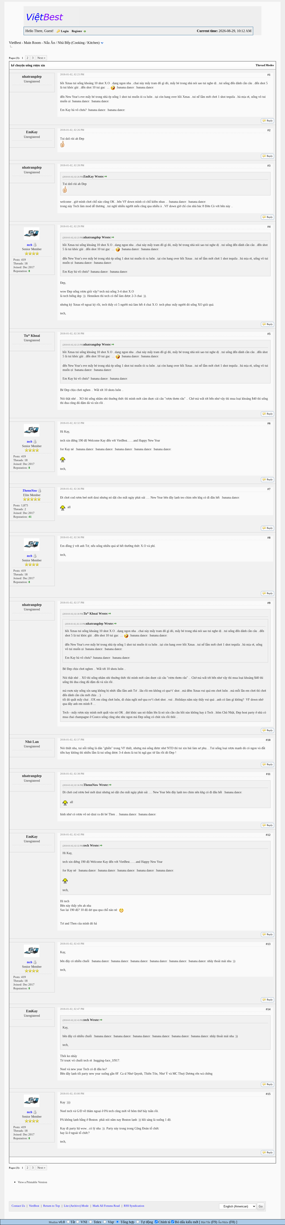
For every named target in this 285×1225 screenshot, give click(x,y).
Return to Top (51, 1205)
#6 (269, 423)
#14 (268, 1009)
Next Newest (37, 1160)
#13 (268, 944)
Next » (41, 57)
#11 (268, 774)
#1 (269, 74)
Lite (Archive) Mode (76, 1205)
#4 (269, 226)
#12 (268, 834)
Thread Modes (265, 65)
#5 (269, 333)
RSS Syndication (134, 1205)
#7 (269, 489)
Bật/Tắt (205, 1222)
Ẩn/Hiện (223, 1222)
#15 (268, 1094)
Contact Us (18, 1205)
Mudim (53, 1222)
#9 (269, 603)
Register (77, 31)
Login (65, 31)
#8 (269, 537)
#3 (269, 165)
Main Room (32, 43)
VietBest (15, 43)
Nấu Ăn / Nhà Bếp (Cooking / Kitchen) (72, 43)
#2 (269, 130)
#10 (268, 740)
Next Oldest (20, 1160)
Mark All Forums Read (106, 1205)
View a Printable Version (32, 1182)
